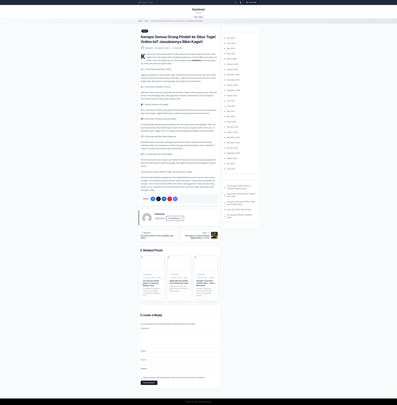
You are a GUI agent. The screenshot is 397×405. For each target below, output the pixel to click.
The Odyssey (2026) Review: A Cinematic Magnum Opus (151, 283)
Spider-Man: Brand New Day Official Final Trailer (241, 195)
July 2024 (231, 163)
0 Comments (178, 48)
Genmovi (198, 9)
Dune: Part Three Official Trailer (239, 209)
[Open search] (235, 2)
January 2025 (232, 132)
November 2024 (233, 143)
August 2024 (232, 158)
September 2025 (233, 90)
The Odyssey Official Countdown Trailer (239, 216)
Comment (145, 328)
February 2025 (232, 127)
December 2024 (233, 137)
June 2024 (231, 169)
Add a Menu (198, 17)
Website (144, 368)
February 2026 (232, 64)
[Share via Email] (175, 199)
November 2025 (233, 80)
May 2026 (231, 48)
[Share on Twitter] (158, 199)
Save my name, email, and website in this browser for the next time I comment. (174, 377)
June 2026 (231, 43)
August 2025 (232, 95)
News (147, 21)
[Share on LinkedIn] (164, 199)
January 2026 (232, 69)
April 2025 (231, 116)
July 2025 (231, 101)
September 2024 (233, 153)
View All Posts (174, 218)
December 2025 (233, 75)
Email (143, 360)
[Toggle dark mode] (240, 2)
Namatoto (196, 60)
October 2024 (232, 148)
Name (144, 351)
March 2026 (231, 59)
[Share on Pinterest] (169, 199)
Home (140, 21)
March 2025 (231, 122)
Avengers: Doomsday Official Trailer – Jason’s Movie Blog (205, 283)
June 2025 (231, 106)
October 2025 (232, 85)
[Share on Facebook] (153, 199)
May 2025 (231, 111)
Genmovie (149, 48)
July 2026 (231, 38)
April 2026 (231, 54)
